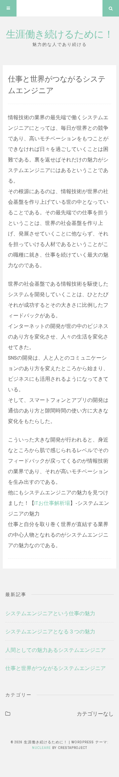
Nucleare (41, 747)
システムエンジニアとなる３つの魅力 (50, 631)
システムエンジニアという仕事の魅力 (50, 613)
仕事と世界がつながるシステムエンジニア (55, 668)
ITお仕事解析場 (52, 503)
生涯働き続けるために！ (59, 33)
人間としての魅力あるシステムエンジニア (55, 649)
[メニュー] (8, 8)
